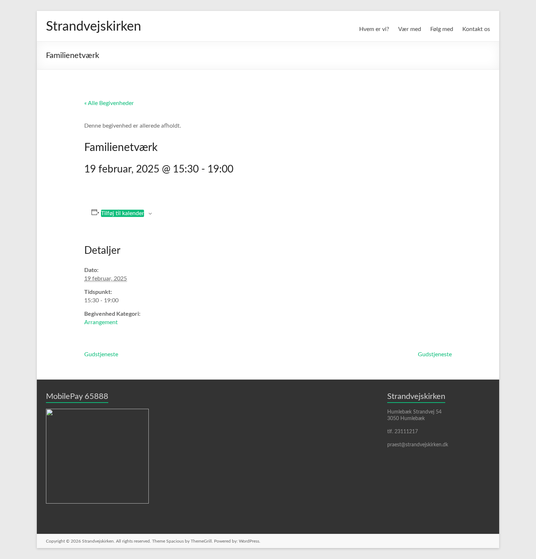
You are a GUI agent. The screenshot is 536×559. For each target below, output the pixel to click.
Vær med (409, 29)
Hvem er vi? (374, 29)
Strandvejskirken (93, 26)
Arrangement (101, 322)
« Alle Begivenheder (109, 103)
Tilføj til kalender (122, 213)
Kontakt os (476, 29)
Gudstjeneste (101, 354)
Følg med (441, 29)
